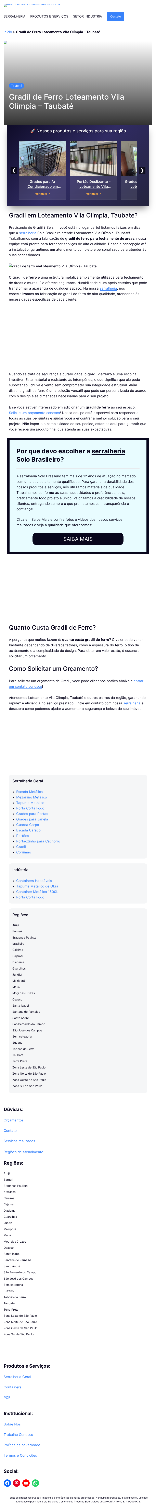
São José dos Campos (27, 1030)
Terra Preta (19, 1061)
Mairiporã (18, 980)
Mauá (16, 987)
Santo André (20, 1018)
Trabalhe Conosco (18, 1435)
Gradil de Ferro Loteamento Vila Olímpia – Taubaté (66, 101)
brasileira (18, 943)
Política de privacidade (22, 1445)
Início (8, 32)
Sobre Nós (12, 1424)
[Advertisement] (78, 336)
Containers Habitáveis (34, 881)
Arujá (15, 925)
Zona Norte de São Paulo (29, 1073)
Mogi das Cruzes (23, 993)
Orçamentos (14, 1120)
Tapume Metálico (30, 803)
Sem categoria (22, 1036)
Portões (22, 836)
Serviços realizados (19, 1141)
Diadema (18, 962)
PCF (7, 1398)
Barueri (17, 931)
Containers (12, 1387)
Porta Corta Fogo (30, 808)
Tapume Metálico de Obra (37, 886)
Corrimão (23, 852)
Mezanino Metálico (31, 797)
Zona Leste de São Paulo (29, 1067)
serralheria (27, 233)
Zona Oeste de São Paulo (29, 1080)
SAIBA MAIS (78, 539)
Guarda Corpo (27, 825)
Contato (115, 16)
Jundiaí (17, 974)
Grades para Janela (32, 819)
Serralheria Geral (17, 1377)
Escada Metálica (29, 792)
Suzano (17, 1042)
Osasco (17, 999)
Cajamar (17, 956)
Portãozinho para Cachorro (38, 841)
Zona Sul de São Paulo (27, 1086)
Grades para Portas (32, 814)
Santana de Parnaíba (26, 1011)
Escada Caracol (28, 830)
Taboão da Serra (23, 1049)
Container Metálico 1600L (37, 892)
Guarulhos (19, 968)
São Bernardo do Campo (28, 1024)
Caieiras (17, 949)
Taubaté (16, 85)
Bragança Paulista (24, 937)
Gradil (21, 847)
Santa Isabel (20, 1005)
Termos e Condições (20, 1455)
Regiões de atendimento (23, 1152)
